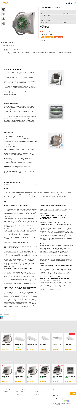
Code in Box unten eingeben (56, 399)
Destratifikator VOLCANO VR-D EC (70, 376)
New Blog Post (6, 316)
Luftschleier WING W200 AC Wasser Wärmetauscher (32, 344)
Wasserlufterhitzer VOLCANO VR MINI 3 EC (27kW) (32, 376)
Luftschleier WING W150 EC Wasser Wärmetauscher (58, 344)
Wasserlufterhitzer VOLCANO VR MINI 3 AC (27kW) (7, 376)
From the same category (7, 361)
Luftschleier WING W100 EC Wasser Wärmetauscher (45, 344)
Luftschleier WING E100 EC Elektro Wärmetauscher (70, 344)
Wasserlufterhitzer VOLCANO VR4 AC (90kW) (45, 376)
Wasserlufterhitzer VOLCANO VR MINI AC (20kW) (7, 344)
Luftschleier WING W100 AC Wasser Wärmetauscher (20, 344)
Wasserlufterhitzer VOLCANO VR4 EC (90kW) (58, 376)
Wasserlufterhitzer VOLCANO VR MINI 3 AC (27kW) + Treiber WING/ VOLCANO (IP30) (20, 376)
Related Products (5, 330)
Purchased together (17, 330)
